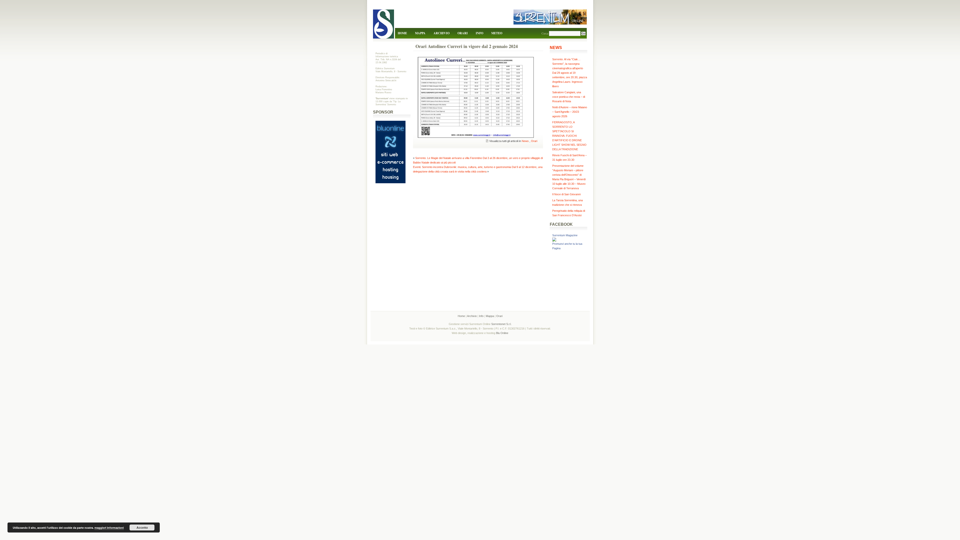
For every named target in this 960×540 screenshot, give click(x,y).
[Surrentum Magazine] (554, 240)
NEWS (556, 48)
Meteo (496, 33)
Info (479, 33)
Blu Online (502, 333)
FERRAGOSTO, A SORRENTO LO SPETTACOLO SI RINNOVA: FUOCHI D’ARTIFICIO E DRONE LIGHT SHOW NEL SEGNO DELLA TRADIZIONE (569, 136)
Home (402, 33)
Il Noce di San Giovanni (566, 194)
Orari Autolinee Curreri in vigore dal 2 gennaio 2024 (467, 46)
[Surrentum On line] (550, 23)
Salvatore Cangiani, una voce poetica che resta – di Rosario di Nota (568, 97)
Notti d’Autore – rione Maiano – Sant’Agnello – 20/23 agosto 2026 (569, 112)
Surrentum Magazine (565, 235)
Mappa (420, 33)
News (525, 141)
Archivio (442, 33)
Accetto (142, 527)
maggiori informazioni (109, 528)
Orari (463, 33)
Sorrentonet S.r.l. (501, 324)
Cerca (545, 33)
